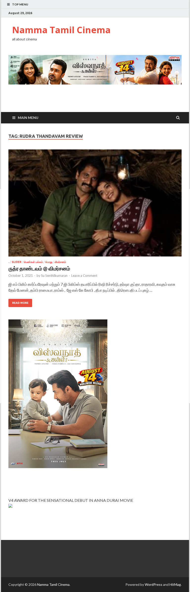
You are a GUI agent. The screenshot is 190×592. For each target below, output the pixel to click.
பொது (48, 261)
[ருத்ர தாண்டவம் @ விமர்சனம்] (95, 204)
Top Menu (20, 4)
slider (16, 261)
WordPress (153, 584)
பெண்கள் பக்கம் (33, 261)
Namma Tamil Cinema (61, 30)
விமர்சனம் (60, 261)
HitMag (175, 584)
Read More (20, 302)
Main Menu (28, 117)
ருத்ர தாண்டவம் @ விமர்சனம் (39, 268)
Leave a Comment (84, 276)
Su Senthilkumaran (54, 276)
